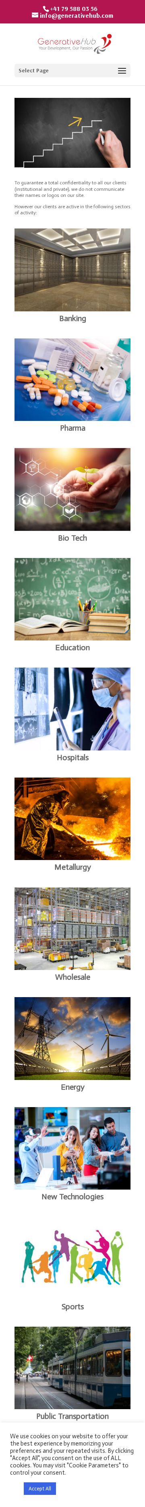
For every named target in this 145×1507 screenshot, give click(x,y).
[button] (15, 1488)
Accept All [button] (40, 1489)
